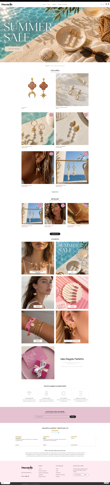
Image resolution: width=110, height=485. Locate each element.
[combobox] (48, 241)
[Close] (68, 227)
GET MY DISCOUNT (55, 246)
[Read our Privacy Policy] (64, 252)
